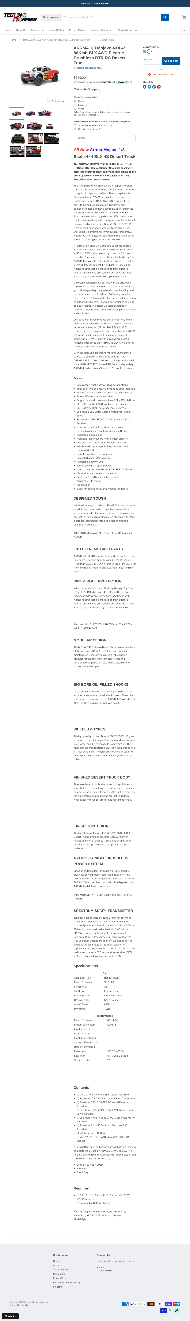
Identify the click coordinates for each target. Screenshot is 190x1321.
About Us (20, 30)
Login (182, 30)
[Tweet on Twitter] (149, 87)
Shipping (57, 1287)
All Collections (60, 1269)
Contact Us (37, 30)
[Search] (165, 17)
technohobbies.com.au (89, 67)
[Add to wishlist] (161, 68)
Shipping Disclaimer (101, 30)
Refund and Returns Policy (66, 1282)
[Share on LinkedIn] (154, 87)
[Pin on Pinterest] (159, 87)
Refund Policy (56, 30)
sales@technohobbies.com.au (118, 1261)
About (56, 1265)
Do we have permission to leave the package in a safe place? (102, 121)
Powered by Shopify (19, 1305)
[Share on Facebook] (144, 87)
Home (7, 30)
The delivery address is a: (86, 97)
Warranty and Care (128, 30)
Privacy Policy (77, 30)
